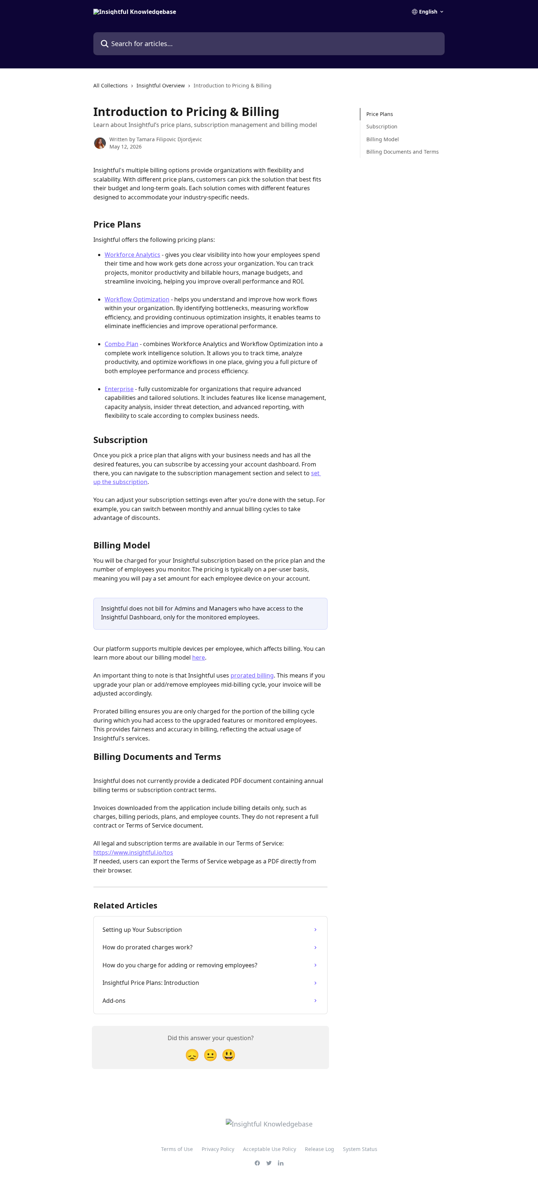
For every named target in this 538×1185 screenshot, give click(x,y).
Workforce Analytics (132, 255)
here (198, 657)
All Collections (110, 85)
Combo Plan (121, 344)
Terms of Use (177, 1148)
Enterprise (119, 389)
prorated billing (252, 675)
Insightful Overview (161, 85)
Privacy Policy (218, 1148)
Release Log (319, 1148)
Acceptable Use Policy (269, 1148)
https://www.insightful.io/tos (133, 852)
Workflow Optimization (137, 299)
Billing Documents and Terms (402, 151)
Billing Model (382, 139)
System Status (360, 1148)
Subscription (381, 126)
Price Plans (379, 113)
